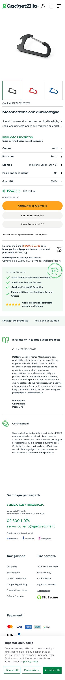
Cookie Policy (44, 578)
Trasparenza (46, 556)
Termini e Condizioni (47, 566)
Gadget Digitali (14, 584)
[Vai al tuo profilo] (43, 6)
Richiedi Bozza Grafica (32, 215)
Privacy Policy (44, 572)
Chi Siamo (12, 566)
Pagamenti (15, 615)
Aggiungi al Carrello (32, 205)
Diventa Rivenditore (17, 590)
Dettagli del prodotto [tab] (15, 320)
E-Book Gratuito (15, 596)
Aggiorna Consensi (46, 584)
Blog (25, 584)
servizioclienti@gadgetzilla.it (26, 449)
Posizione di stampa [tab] (46, 320)
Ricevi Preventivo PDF (32, 224)
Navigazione (16, 556)
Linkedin (14, 538)
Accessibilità (43, 590)
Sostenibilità (13, 572)
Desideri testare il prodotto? (25, 234)
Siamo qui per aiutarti (23, 495)
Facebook (29, 538)
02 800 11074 (18, 520)
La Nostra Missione (16, 578)
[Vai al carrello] (51, 6)
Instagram (46, 538)
